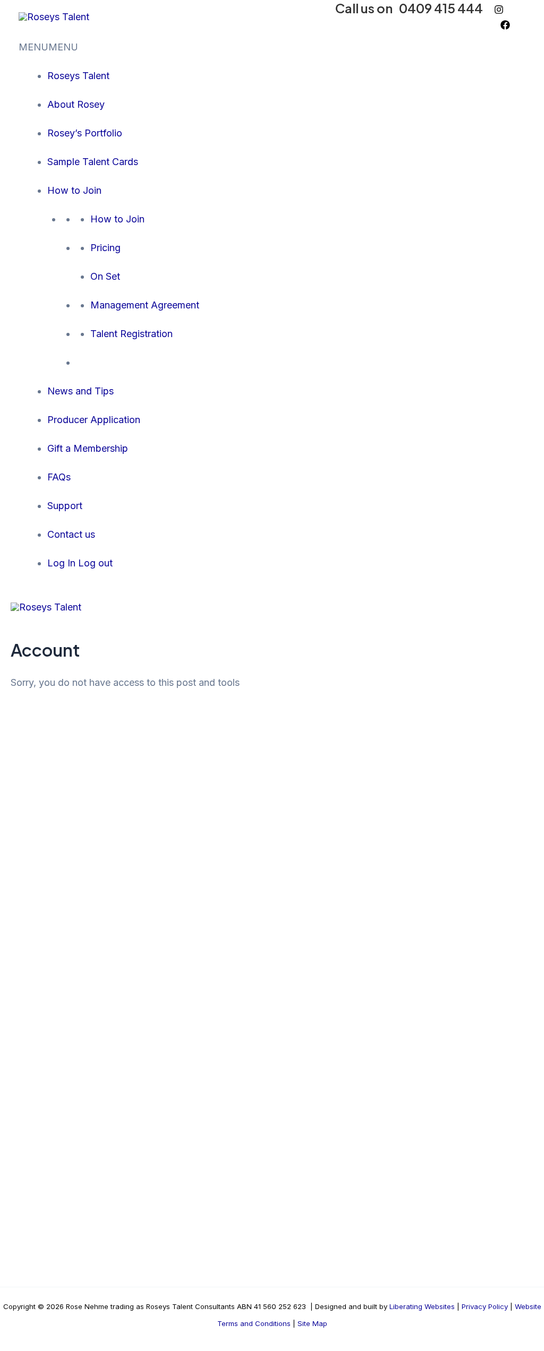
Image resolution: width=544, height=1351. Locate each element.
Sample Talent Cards (92, 161)
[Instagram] (499, 9)
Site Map (311, 1323)
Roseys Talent (78, 75)
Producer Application (93, 419)
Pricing (105, 247)
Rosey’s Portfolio (84, 133)
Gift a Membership (87, 448)
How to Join (74, 190)
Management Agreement (144, 305)
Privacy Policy (485, 1306)
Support (64, 505)
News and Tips (80, 391)
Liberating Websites (422, 1306)
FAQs (59, 477)
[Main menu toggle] (104, 606)
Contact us (71, 534)
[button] (48, 47)
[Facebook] (505, 25)
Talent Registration (131, 333)
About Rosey (76, 104)
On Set (105, 276)
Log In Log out (80, 563)
